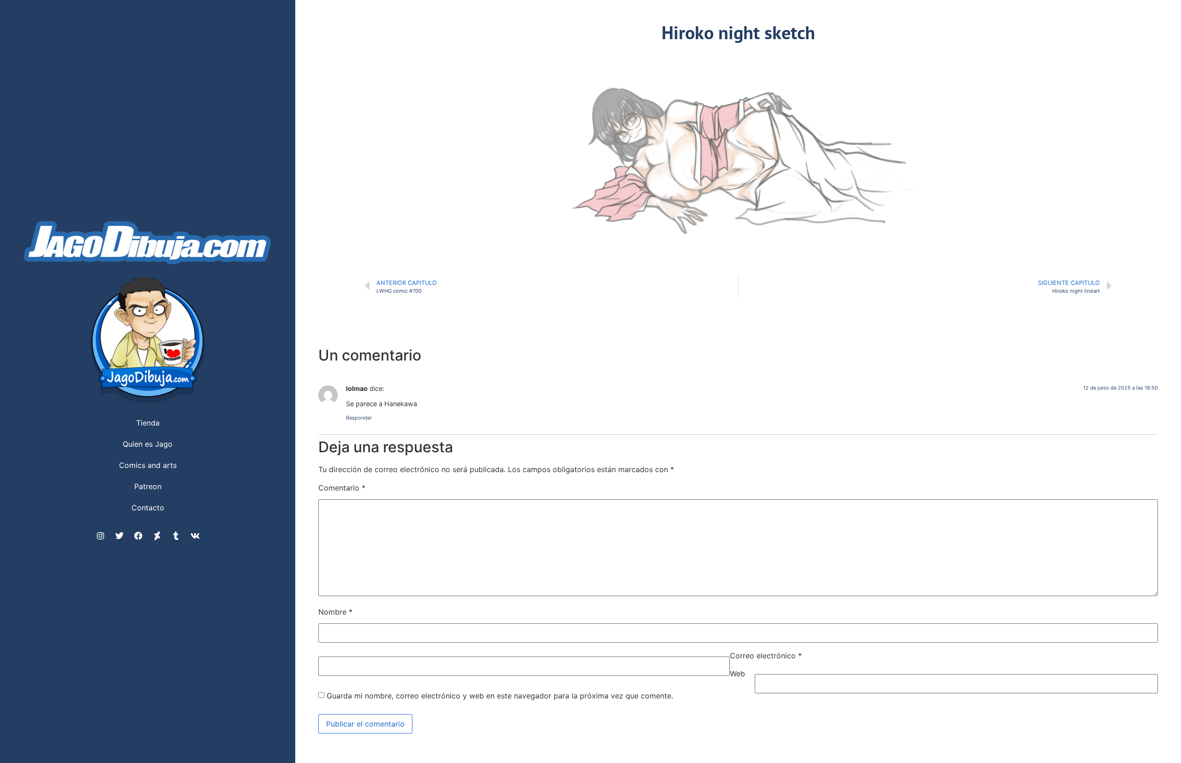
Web (737, 673)
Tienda (148, 422)
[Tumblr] (176, 535)
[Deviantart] (157, 535)
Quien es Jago (148, 444)
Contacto (147, 507)
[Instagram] (100, 535)
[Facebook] (138, 535)
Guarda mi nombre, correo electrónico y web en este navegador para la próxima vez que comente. (500, 695)
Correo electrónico (766, 655)
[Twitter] (119, 535)
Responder (359, 417)
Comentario (341, 487)
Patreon (147, 486)
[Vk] (195, 535)
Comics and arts (148, 465)
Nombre (335, 611)
